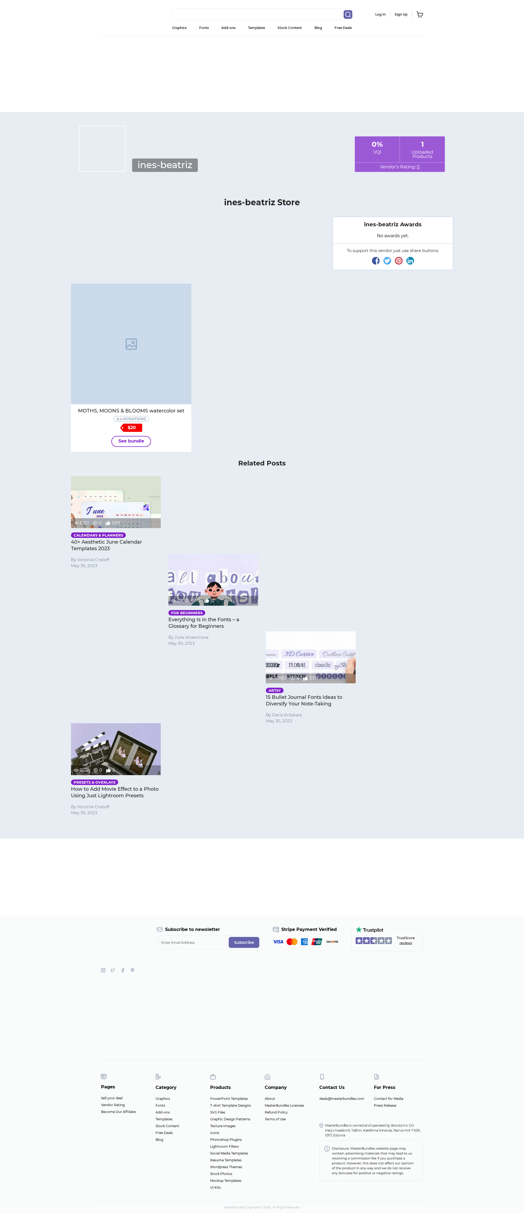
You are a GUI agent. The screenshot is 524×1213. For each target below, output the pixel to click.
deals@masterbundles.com (341, 1099)
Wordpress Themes (226, 1167)
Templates (256, 28)
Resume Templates (226, 1160)
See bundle (131, 441)
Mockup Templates (225, 1181)
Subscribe (244, 942)
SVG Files (217, 1112)
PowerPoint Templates (229, 1099)
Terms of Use (275, 1119)
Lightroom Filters (224, 1146)
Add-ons (228, 28)
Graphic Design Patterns (230, 1119)
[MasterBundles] (118, 14)
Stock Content (290, 28)
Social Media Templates (229, 1153)
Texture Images (223, 1126)
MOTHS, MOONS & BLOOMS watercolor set (131, 411)
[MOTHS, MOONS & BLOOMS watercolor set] (131, 344)
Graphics (179, 28)
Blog (318, 28)
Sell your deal (112, 1098)
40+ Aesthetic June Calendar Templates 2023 (106, 545)
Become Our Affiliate (118, 1112)
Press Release (385, 1105)
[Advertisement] (262, 74)
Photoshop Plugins (226, 1140)
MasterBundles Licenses (284, 1105)
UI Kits (215, 1187)
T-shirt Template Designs (230, 1105)
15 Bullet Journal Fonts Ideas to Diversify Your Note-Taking (304, 700)
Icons (214, 1133)
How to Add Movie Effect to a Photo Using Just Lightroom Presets (115, 792)
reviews (406, 943)
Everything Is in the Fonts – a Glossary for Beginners (203, 623)
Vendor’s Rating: (400, 166)
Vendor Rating (113, 1105)
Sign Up (401, 14)
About (270, 1099)
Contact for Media (388, 1099)
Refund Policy (276, 1112)
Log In (380, 14)
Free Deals (343, 28)
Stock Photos (221, 1174)
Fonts (204, 28)
